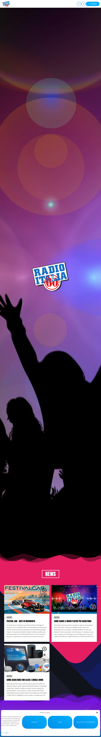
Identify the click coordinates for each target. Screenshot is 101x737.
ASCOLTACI (92, 4)
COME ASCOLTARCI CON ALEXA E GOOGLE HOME (25, 680)
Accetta (34, 722)
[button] (97, 713)
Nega (60, 722)
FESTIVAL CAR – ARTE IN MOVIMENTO (21, 621)
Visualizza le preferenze (86, 722)
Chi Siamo (6, 732)
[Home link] (6, 3)
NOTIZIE (9, 617)
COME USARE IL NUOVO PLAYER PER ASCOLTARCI (72, 621)
